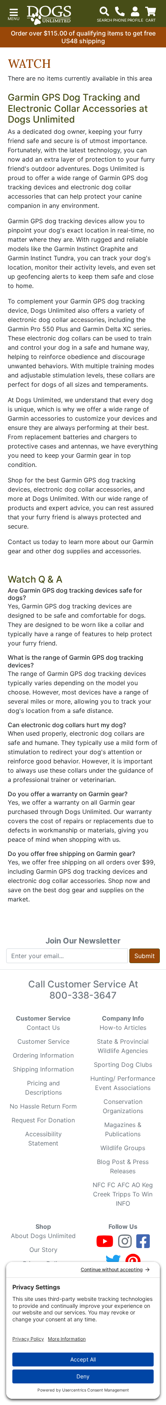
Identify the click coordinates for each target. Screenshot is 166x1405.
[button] (13, 13)
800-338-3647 (83, 995)
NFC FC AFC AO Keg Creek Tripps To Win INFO (123, 1194)
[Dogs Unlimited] (49, 15)
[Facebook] (143, 1244)
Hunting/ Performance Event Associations (122, 1083)
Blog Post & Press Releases (123, 1166)
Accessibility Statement (43, 1138)
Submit (144, 956)
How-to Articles (123, 1027)
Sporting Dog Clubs (123, 1064)
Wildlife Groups (122, 1148)
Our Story (43, 1249)
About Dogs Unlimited (43, 1236)
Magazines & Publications (122, 1129)
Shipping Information (43, 1069)
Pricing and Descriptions (43, 1087)
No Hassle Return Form (43, 1106)
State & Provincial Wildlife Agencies (123, 1046)
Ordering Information (43, 1055)
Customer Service (43, 1041)
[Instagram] (125, 1244)
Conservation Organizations (123, 1106)
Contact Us (43, 1027)
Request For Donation (43, 1120)
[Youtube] (105, 1244)
